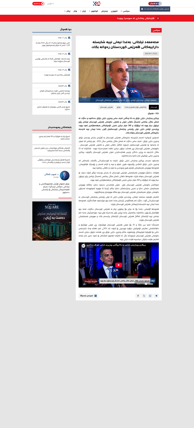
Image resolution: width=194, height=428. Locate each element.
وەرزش (104, 11)
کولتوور (94, 11)
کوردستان (153, 107)
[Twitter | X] (144, 296)
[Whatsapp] (150, 296)
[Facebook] (138, 296)
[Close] (158, 18)
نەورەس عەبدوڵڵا (86, 296)
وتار (75, 11)
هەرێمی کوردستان (106, 107)
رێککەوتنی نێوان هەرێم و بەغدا (135, 107)
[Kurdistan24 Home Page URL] (97, 3)
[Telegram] (156, 296)
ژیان (84, 11)
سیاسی (126, 11)
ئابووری (114, 11)
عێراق (119, 107)
